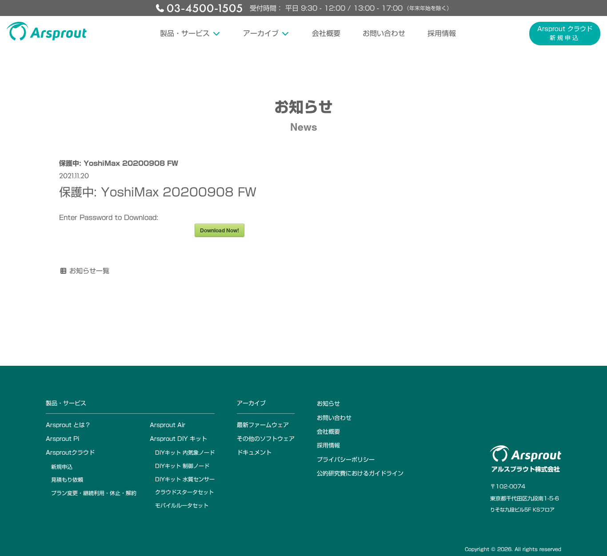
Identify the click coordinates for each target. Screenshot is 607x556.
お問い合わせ (384, 33)
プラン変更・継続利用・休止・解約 (93, 493)
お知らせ (328, 404)
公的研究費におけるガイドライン (360, 473)
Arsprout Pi (62, 439)
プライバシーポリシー (346, 460)
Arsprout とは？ (68, 425)
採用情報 (441, 33)
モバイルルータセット (181, 505)
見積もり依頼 (67, 479)
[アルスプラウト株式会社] (47, 31)
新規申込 (61, 466)
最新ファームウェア (263, 425)
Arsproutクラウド (70, 453)
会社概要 (326, 33)
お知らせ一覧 (89, 271)
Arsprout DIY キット (178, 439)
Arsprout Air (167, 425)
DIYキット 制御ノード (182, 465)
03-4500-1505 (205, 7)
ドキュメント (254, 453)
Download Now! (219, 230)
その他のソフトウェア (266, 439)
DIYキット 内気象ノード (185, 452)
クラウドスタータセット (184, 492)
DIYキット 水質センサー (185, 479)
